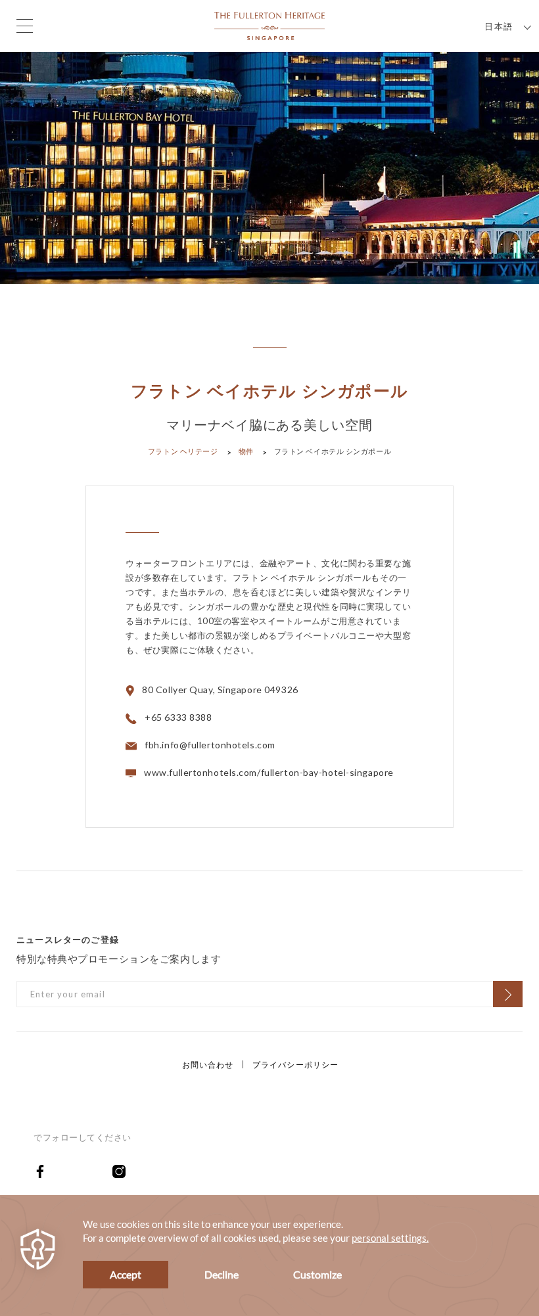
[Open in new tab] (73, 1170)
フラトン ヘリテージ (183, 451)
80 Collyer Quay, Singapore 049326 (220, 689)
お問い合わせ (208, 1065)
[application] (269, 1255)
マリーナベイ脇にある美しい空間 (269, 424)
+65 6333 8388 (178, 717)
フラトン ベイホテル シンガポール (269, 391)
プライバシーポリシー (295, 1065)
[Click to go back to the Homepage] (269, 24)
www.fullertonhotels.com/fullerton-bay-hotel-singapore (269, 772)
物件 (246, 451)
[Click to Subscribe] (508, 994)
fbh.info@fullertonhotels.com (210, 744)
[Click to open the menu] (24, 26)
